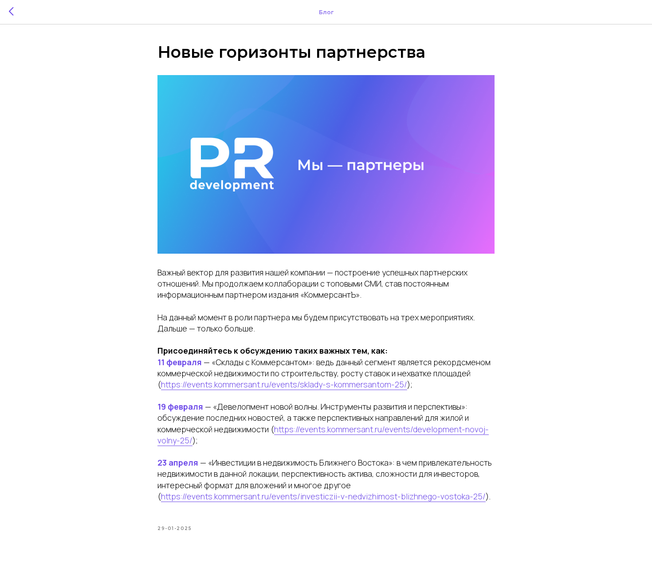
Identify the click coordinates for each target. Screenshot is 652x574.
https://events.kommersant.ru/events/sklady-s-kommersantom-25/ (284, 384)
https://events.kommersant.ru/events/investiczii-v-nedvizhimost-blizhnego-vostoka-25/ (323, 496)
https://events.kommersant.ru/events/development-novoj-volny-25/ (323, 435)
